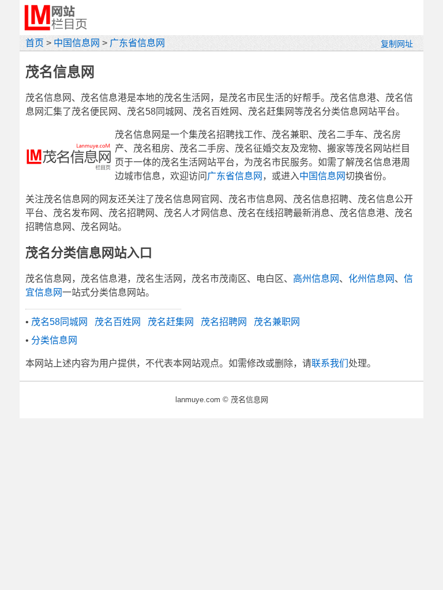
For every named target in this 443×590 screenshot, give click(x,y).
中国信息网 (77, 43)
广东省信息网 (137, 43)
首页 (34, 43)
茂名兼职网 (277, 322)
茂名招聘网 (224, 322)
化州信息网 (371, 278)
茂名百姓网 (118, 322)
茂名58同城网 (59, 322)
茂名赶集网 (171, 322)
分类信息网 (54, 340)
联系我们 (329, 363)
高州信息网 (316, 278)
